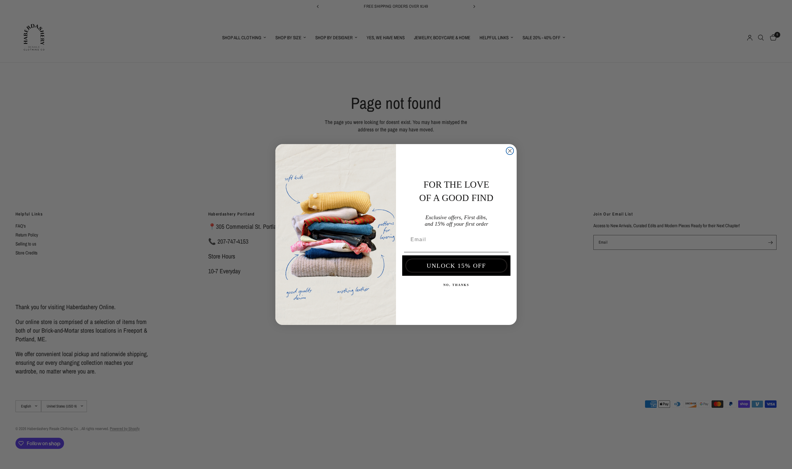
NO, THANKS (456, 285)
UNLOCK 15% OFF (456, 265)
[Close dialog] (510, 151)
